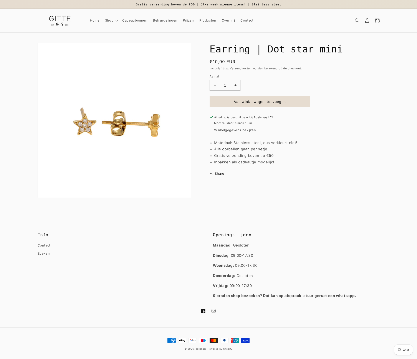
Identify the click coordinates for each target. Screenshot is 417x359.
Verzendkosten (241, 68)
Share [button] (219, 174)
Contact (44, 245)
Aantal (214, 76)
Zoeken (44, 253)
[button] (110, 20)
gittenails (201, 348)
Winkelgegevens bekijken (235, 130)
